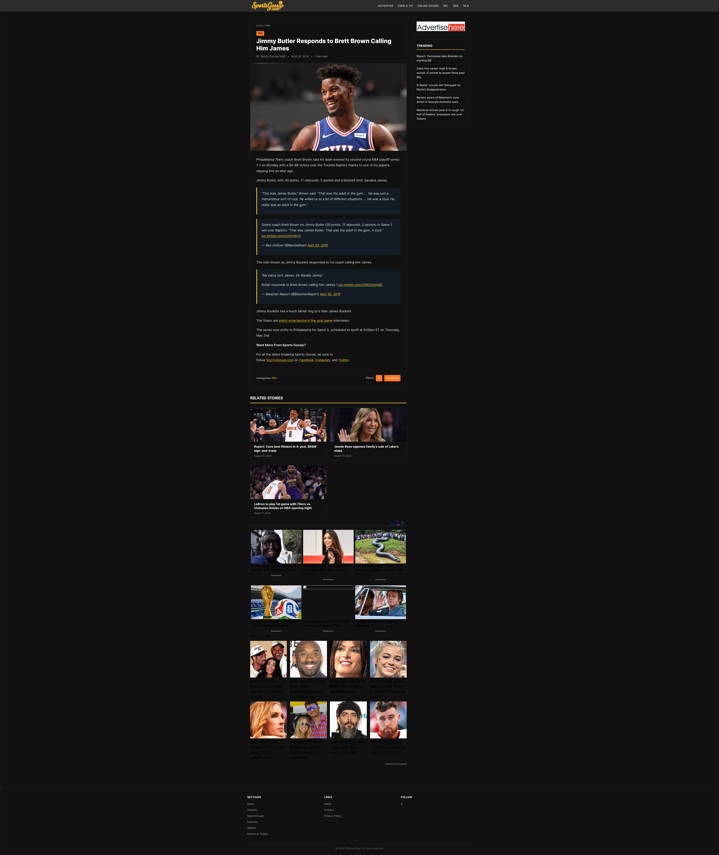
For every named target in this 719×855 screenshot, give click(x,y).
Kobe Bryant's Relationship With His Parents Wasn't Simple (267, 688)
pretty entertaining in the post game (306, 320)
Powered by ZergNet (396, 764)
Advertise (385, 5)
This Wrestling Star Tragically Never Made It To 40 (347, 747)
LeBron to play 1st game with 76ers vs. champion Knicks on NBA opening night (283, 506)
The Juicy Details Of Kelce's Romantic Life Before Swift (388, 747)
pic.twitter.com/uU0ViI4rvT (281, 236)
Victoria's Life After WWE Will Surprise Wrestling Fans (348, 686)
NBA (456, 5)
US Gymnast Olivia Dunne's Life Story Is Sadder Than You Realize (388, 688)
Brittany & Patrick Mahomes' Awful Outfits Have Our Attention (306, 749)
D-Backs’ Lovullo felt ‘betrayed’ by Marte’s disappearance (438, 87)
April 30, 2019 (317, 245)
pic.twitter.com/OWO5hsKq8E (361, 285)
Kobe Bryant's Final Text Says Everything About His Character (307, 688)
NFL (446, 5)
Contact (329, 809)
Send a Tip (405, 5)
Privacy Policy (332, 815)
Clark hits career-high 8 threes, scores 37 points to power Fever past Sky (441, 73)
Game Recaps (255, 815)
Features (252, 821)
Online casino (428, 5)
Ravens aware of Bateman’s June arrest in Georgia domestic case (438, 99)
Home (259, 25)
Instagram (322, 360)
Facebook (306, 360)
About (327, 803)
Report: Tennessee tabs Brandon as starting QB (439, 58)
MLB (466, 5)
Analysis (252, 809)
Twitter (343, 360)
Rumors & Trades (257, 833)
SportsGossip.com (280, 360)
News (250, 803)
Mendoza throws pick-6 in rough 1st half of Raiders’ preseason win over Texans (440, 114)
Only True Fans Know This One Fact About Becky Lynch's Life (268, 749)
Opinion (251, 827)
